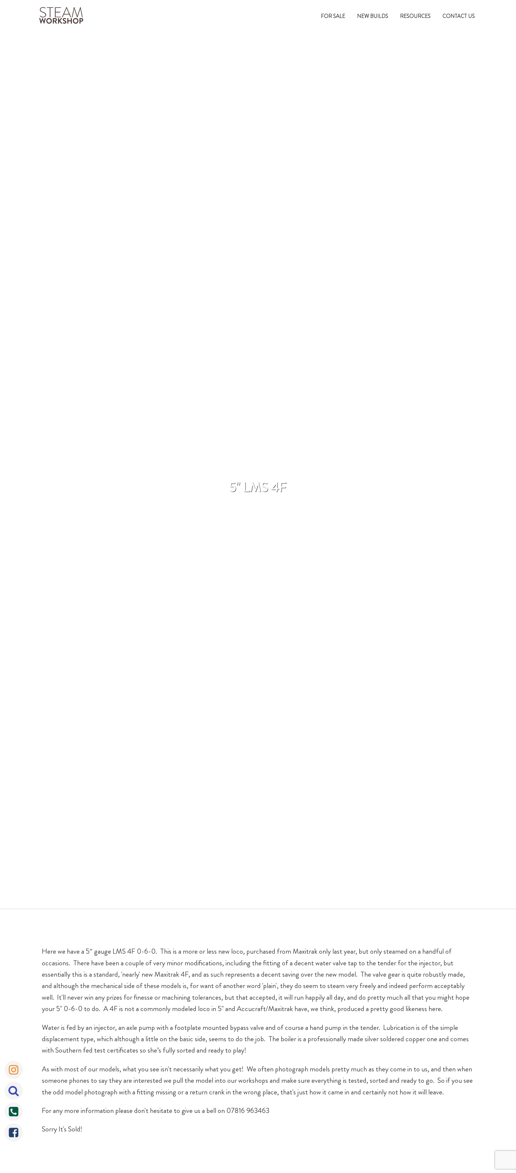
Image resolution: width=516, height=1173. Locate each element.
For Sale (333, 16)
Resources (415, 16)
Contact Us (459, 16)
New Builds (372, 16)
